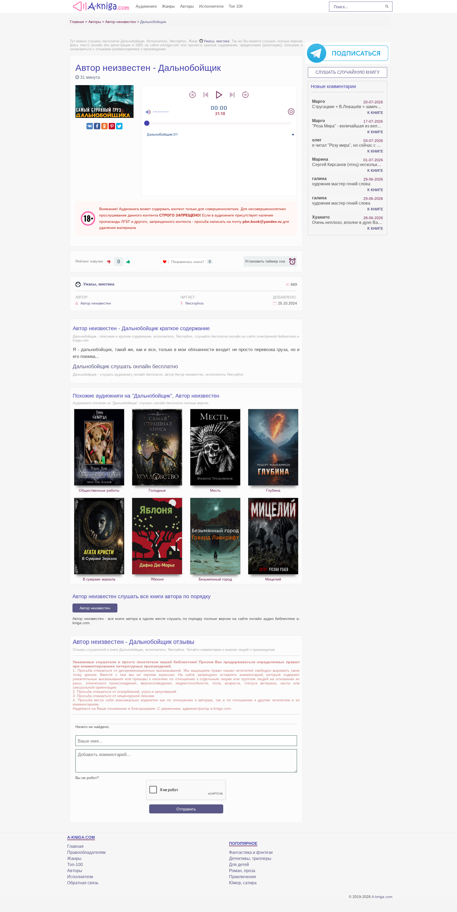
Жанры (168, 6)
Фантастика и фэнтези (251, 852)
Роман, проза (242, 870)
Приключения (242, 876)
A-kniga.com (382, 897)
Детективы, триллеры (250, 858)
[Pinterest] (112, 126)
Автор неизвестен (95, 303)
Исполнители (211, 6)
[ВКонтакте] (89, 126)
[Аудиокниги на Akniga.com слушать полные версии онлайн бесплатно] (100, 6)
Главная (75, 846)
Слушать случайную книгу (348, 72)
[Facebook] (97, 126)
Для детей (239, 864)
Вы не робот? (87, 778)
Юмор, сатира (243, 883)
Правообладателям (86, 852)
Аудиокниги (146, 6)
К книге (375, 112)
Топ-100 (75, 864)
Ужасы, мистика (216, 41)
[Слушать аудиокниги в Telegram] (347, 53)
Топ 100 (236, 6)
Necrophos (194, 303)
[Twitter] (119, 126)
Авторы (187, 6)
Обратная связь (82, 883)
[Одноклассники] (104, 126)
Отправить (186, 809)
